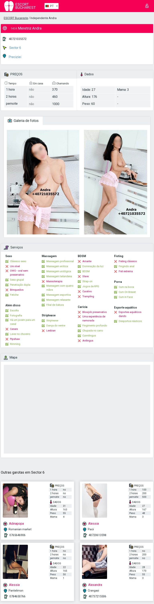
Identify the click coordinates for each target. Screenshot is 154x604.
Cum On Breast (127, 291)
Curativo (87, 291)
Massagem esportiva (58, 294)
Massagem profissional (60, 261)
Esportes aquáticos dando (130, 314)
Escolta (14, 310)
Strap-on (87, 281)
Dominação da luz (92, 266)
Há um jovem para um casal (22, 321)
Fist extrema (126, 271)
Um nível (15, 266)
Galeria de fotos (26, 121)
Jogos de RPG (90, 286)
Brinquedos (16, 289)
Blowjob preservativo (94, 312)
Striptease (52, 320)
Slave (85, 276)
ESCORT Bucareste (16, 18)
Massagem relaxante (58, 299)
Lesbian (51, 330)
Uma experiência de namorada (93, 318)
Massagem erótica (57, 266)
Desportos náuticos (130, 321)
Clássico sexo (18, 261)
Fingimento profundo (94, 325)
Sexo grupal (17, 279)
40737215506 (97, 596)
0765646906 (17, 535)
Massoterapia (54, 281)
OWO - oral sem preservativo (19, 272)
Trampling (88, 296)
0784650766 (17, 596)
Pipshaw (15, 338)
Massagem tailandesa (59, 276)
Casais (14, 328)
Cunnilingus (89, 335)
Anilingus (87, 340)
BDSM (86, 271)
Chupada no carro (92, 330)
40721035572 (17, 39)
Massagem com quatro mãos (59, 287)
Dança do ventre (55, 325)
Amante (86, 261)
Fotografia (16, 315)
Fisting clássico (128, 261)
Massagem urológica (58, 271)
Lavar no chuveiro (20, 333)
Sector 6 (14, 48)
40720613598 (97, 535)
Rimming (15, 343)
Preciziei (14, 57)
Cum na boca (126, 286)
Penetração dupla (20, 284)
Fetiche (14, 294)
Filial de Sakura (55, 304)
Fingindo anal (126, 266)
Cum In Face (126, 296)
